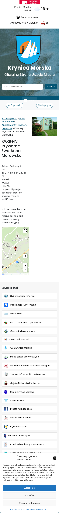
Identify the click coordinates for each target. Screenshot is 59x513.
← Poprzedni (14, 105)
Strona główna (9, 118)
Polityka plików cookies (19, 509)
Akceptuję (29, 487)
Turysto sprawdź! (31, 17)
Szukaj (51, 86)
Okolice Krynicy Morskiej (24, 22)
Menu (32, 100)
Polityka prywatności (38, 509)
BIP (47, 22)
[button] (55, 458)
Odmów (29, 495)
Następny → (44, 105)
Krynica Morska (29, 68)
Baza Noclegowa (13, 120)
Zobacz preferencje (29, 503)
